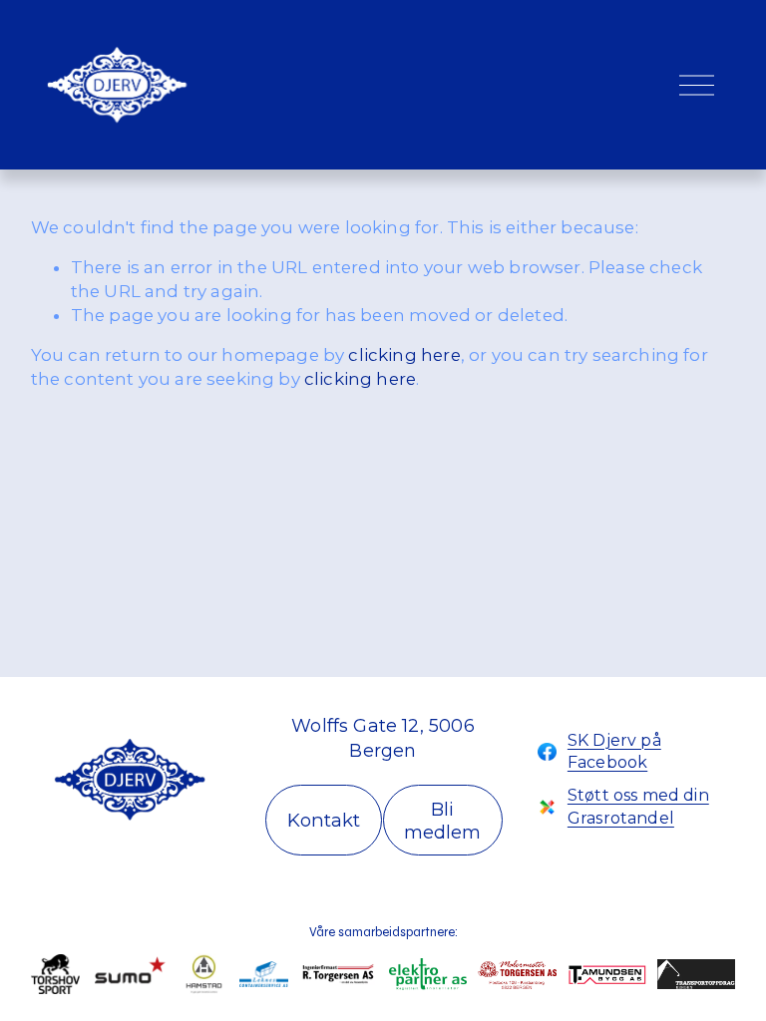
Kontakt (323, 820)
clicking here (404, 355)
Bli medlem (442, 821)
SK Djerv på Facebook (614, 751)
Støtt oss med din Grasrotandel (638, 806)
